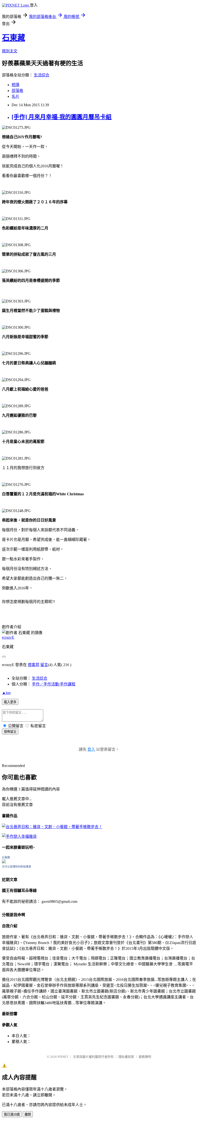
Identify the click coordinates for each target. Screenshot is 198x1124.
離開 (28, 1114)
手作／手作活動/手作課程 (53, 684)
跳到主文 (9, 51)
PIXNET (62, 1057)
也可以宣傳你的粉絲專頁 (16, 866)
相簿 (15, 85)
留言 (44, 665)
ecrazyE (8, 637)
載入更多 (10, 702)
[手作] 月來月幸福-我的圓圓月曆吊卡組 (62, 117)
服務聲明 (145, 1057)
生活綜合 (41, 75)
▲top (6, 693)
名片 (15, 96)
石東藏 (13, 37)
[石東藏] (4, 862)
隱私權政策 (126, 1057)
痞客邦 (33, 665)
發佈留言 (10, 731)
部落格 (17, 91)
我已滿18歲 (12, 1114)
